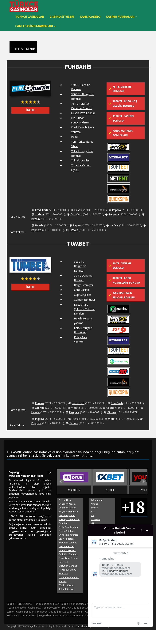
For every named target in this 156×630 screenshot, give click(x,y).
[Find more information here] (120, 575)
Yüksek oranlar (80, 160)
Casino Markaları (120, 16)
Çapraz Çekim (82, 294)
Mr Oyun (74, 490)
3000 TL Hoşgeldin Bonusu (80, 266)
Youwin (146, 490)
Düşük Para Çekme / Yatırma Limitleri (84, 309)
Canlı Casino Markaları (34, 26)
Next (143, 481)
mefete (39, 214)
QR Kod (40, 407)
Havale (78, 210)
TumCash (76, 214)
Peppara (114, 214)
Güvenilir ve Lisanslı (83, 113)
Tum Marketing (84, 626)
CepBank (111, 407)
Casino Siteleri (62, 16)
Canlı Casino (90, 16)
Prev (61, 481)
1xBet (110, 490)
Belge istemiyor (83, 285)
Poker (74, 136)
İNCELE (30, 110)
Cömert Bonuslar (84, 299)
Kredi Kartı (41, 210)
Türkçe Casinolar (29, 16)
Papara (116, 210)
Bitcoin (35, 219)
